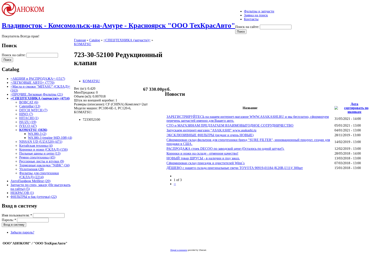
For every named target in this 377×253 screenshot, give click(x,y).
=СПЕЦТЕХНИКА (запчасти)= (127, 40)
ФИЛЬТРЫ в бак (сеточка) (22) (33, 197)
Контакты (251, 19)
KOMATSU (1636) (33, 130)
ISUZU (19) (27, 122)
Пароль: (9, 220)
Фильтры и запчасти (259, 11)
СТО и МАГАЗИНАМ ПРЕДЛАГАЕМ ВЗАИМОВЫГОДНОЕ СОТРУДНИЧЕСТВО (229, 125)
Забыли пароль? (22, 232)
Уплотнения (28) (31, 169)
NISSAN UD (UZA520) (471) (40, 141)
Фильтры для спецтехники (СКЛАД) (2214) (39, 175)
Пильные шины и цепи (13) (39, 153)
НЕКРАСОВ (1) (22, 193)
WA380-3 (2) (37, 134)
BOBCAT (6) (28, 102)
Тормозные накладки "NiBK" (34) (44, 165)
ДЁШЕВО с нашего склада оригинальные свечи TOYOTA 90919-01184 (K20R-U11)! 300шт (234, 168)
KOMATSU (82, 44)
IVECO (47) (28, 126)
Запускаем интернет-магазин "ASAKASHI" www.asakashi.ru (211, 130)
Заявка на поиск (256, 15)
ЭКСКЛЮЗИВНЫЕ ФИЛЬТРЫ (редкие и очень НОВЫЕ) (210, 135)
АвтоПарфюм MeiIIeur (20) (30, 181)
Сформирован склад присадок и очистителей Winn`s (205, 163)
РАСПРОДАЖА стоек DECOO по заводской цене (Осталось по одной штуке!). (225, 148)
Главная (80, 40)
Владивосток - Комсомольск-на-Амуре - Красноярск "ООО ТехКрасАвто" (118, 25)
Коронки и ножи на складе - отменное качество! (202, 153)
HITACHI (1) (28, 118)
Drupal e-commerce (178, 250)
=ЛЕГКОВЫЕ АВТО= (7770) (32, 82)
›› (175, 184)
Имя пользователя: (17, 215)
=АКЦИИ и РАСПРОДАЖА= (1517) (37, 78)
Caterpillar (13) (29, 106)
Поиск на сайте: (247, 27)
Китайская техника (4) (36, 145)
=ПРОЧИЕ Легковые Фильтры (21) (36, 94)
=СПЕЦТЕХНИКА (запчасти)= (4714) (40, 98)
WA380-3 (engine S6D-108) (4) (50, 138)
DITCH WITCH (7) (33, 110)
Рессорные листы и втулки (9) (41, 161)
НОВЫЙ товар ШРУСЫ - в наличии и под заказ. (203, 158)
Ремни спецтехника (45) (37, 157)
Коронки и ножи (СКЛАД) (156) (43, 149)
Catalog (94, 40)
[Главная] (25, 15)
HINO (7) (26, 114)
